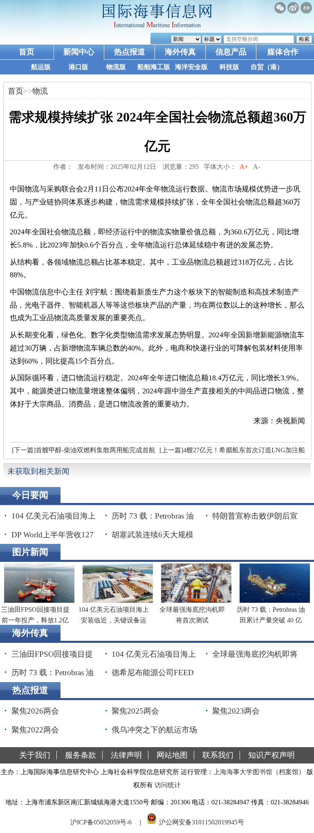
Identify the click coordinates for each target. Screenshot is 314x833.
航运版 (41, 66)
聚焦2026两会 (35, 711)
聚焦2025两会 (135, 711)
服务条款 (80, 755)
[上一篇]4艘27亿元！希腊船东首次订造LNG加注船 (232, 450)
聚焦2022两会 (35, 729)
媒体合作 (282, 51)
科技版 (229, 66)
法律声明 (126, 755)
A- (256, 166)
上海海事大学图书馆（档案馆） (259, 771)
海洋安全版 (191, 66)
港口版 (78, 66)
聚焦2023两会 (236, 711)
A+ (244, 166)
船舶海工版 (153, 66)
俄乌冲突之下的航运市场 (154, 729)
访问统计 (168, 784)
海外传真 (180, 51)
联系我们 (217, 755)
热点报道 (129, 51)
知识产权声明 (271, 755)
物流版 (116, 66)
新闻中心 (78, 51)
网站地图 (172, 755)
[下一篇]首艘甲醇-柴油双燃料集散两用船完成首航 (83, 450)
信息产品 (231, 51)
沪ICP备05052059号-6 (101, 822)
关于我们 (34, 755)
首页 (26, 51)
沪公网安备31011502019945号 (201, 822)
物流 (40, 91)
